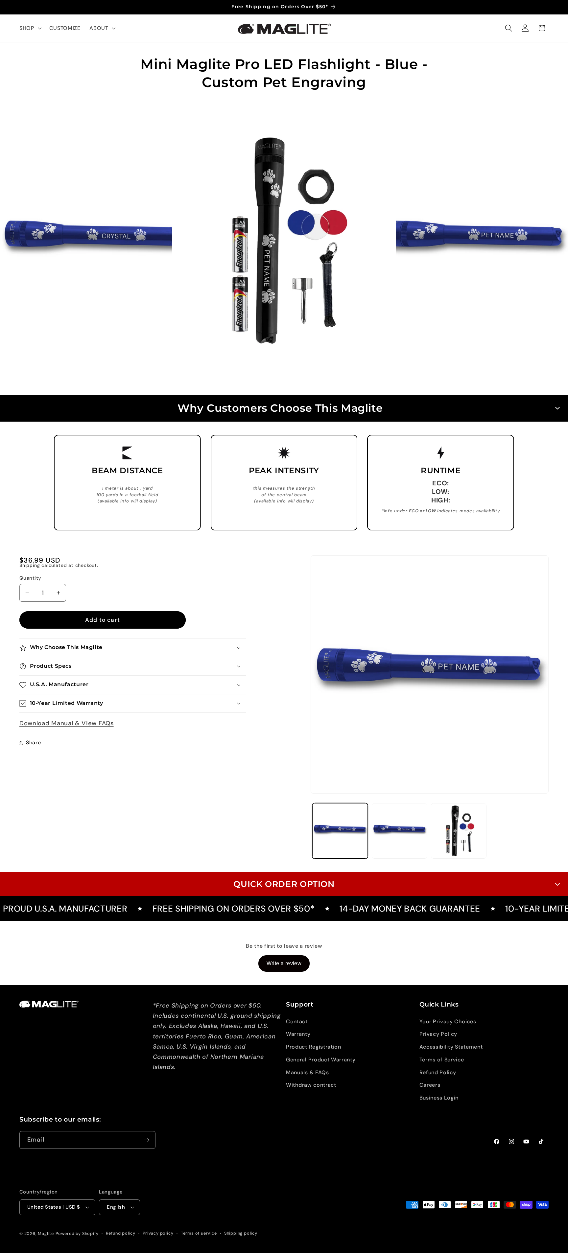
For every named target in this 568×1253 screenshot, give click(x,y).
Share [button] (33, 742)
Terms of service (199, 1233)
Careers (429, 1085)
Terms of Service (441, 1059)
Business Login (439, 1097)
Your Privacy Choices (447, 1021)
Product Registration (313, 1046)
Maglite (46, 1234)
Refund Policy (437, 1072)
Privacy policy (158, 1233)
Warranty (298, 1034)
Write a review (284, 963)
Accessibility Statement (451, 1046)
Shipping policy (240, 1233)
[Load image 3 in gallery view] (458, 831)
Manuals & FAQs (307, 1072)
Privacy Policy (438, 1034)
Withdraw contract (311, 1085)
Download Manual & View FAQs (66, 724)
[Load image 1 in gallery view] (340, 831)
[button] (30, 28)
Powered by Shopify (77, 1234)
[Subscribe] (146, 1140)
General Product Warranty (321, 1059)
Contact (297, 1021)
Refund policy (120, 1233)
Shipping (29, 565)
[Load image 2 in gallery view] (399, 831)
